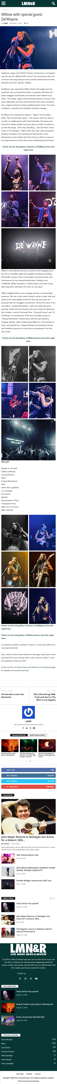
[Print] (28, 682)
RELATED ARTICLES (19, 735)
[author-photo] (28, 712)
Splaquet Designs (47, 1078)
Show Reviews (7, 1040)
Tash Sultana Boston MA (27, 855)
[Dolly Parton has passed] (8, 907)
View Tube (20, 1074)
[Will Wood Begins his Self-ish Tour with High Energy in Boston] (28, 745)
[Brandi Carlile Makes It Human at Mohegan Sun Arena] (47, 745)
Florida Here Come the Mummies (12, 695)
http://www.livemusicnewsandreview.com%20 (28, 724)
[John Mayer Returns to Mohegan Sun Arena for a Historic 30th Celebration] (28, 816)
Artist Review (6, 1060)
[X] (10, 682)
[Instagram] (26, 979)
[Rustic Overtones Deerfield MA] (8, 1021)
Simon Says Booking (22, 1078)
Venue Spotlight (7, 1064)
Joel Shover (5, 844)
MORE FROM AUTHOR (37, 735)
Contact (38, 1074)
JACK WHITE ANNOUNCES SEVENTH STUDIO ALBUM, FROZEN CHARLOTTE (35, 869)
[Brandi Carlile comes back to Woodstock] (10, 745)
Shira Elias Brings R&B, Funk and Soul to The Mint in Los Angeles (45, 697)
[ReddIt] (16, 682)
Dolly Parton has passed (27, 903)
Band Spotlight (7, 1056)
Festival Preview (7, 1052)
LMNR (5, 23)
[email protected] (10, 648)
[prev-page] (27, 761)
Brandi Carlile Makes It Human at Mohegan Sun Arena (46, 755)
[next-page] (30, 761)
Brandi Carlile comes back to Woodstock (8, 754)
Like (52, 770)
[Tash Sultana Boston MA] (8, 859)
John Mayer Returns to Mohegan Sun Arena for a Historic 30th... (27, 838)
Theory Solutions (33, 1081)
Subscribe (50, 787)
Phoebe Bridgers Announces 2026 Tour (34, 880)
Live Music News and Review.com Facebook (32, 667)
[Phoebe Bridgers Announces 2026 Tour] (8, 884)
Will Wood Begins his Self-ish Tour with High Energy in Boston (28, 755)
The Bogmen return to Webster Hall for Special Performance (34, 930)
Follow (51, 775)
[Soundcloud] (27, 728)
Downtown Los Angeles (45, 73)
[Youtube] (34, 728)
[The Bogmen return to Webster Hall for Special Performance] (8, 933)
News (3, 1044)
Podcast (29, 1074)
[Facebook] (4, 682)
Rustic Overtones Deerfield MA (30, 1017)
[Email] (22, 682)
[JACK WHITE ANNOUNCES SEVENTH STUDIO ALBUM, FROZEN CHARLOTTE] (8, 871)
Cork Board (5, 1048)
